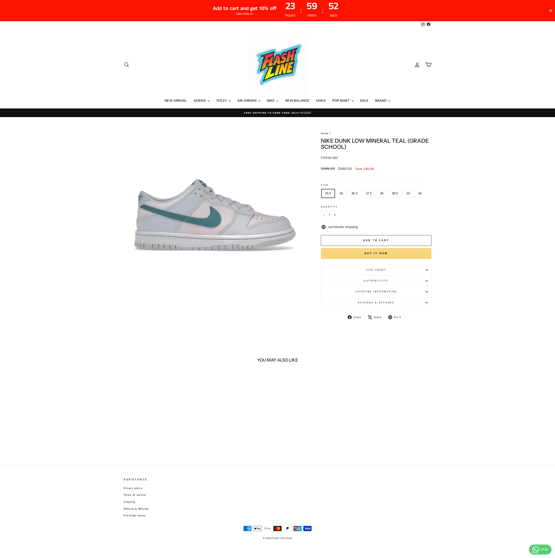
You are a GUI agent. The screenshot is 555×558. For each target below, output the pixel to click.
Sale (364, 100)
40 (420, 193)
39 (408, 193)
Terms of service (135, 495)
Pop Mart (341, 100)
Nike (271, 100)
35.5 (328, 193)
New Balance (297, 100)
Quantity (329, 207)
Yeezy (221, 100)
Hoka (321, 100)
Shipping (129, 502)
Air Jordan (247, 100)
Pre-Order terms (134, 515)
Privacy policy (133, 488)
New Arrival (176, 100)
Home (324, 133)
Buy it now (376, 253)
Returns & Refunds (376, 302)
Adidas (200, 100)
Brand (381, 100)
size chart (376, 270)
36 (341, 193)
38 (382, 193)
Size (324, 185)
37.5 (369, 193)
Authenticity (376, 281)
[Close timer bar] (550, 10)
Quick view (160, 423)
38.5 (395, 193)
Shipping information (376, 291)
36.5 (354, 193)
